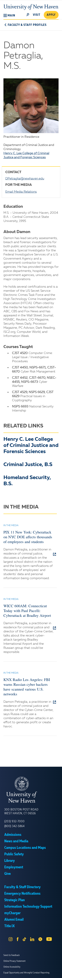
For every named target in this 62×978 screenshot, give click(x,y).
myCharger (12, 913)
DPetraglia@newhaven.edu (24, 178)
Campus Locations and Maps (25, 848)
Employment (13, 867)
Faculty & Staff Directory (22, 887)
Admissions (12, 835)
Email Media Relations (21, 191)
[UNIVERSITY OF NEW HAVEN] (31, 789)
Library (9, 861)
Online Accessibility (11, 967)
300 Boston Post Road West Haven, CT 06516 (21, 811)
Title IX (9, 926)
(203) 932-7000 (14, 821)
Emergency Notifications (22, 894)
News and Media (16, 841)
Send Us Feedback (11, 955)
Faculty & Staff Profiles (27, 25)
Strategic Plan (14, 900)
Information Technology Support (28, 907)
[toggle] (27, 14)
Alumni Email (14, 920)
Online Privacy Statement (14, 961)
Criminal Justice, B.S (27, 464)
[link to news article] (55, 554)
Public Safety (14, 854)
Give (7, 874)
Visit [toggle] (36, 14)
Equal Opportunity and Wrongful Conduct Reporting (26, 972)
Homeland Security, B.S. (27, 480)
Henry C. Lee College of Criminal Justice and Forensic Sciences (31, 445)
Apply (51, 14)
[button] (9, 15)
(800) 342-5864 (14, 826)
